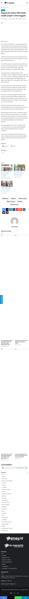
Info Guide (4, 498)
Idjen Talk (4, 496)
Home (3, 7)
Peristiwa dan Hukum (6, 521)
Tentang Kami (5, 566)
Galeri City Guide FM (6, 493)
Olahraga (4, 513)
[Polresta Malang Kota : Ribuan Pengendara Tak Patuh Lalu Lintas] (21, 400)
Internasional (5, 500)
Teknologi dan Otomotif (7, 528)
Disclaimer (4, 555)
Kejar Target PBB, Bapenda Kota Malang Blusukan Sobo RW (19, 173)
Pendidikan (4, 519)
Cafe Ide (4, 483)
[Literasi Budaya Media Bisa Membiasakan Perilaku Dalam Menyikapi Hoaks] (7, 287)
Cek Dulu (4, 485)
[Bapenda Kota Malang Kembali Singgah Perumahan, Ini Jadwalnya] (6, 167)
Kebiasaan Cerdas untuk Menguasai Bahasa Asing (21, 342)
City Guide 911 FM (24, 589)
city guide (5, 18)
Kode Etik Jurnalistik (6, 559)
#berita (14, 198)
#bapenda (5, 198)
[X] (7, 209)
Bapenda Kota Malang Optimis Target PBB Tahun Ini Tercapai (6, 189)
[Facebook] (3, 209)
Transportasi (5, 530)
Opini (3, 515)
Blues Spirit (4, 478)
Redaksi (3, 564)
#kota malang (11, 201)
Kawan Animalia (5, 504)
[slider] (9, 468)
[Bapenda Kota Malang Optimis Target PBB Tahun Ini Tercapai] (6, 183)
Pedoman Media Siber (7, 562)
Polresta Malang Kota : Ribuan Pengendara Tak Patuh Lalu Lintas (21, 456)
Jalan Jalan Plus (5, 502)
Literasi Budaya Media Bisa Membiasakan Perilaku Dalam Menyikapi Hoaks (7, 342)
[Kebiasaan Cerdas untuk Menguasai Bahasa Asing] (21, 287)
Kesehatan (4, 506)
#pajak (20, 201)
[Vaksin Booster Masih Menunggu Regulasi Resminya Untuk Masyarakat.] (7, 400)
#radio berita (14, 204)
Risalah (3, 526)
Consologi (4, 487)
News (7, 7)
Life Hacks (4, 508)
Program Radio (5, 524)
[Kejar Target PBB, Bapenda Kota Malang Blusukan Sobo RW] (19, 167)
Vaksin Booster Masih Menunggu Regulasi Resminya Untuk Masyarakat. (6, 456)
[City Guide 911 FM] (9, 3)
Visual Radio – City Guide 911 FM (9, 568)
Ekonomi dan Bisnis (6, 489)
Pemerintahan (5, 517)
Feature (3, 491)
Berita (3, 476)
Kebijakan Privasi (6, 557)
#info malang (22, 198)
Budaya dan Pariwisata (7, 480)
